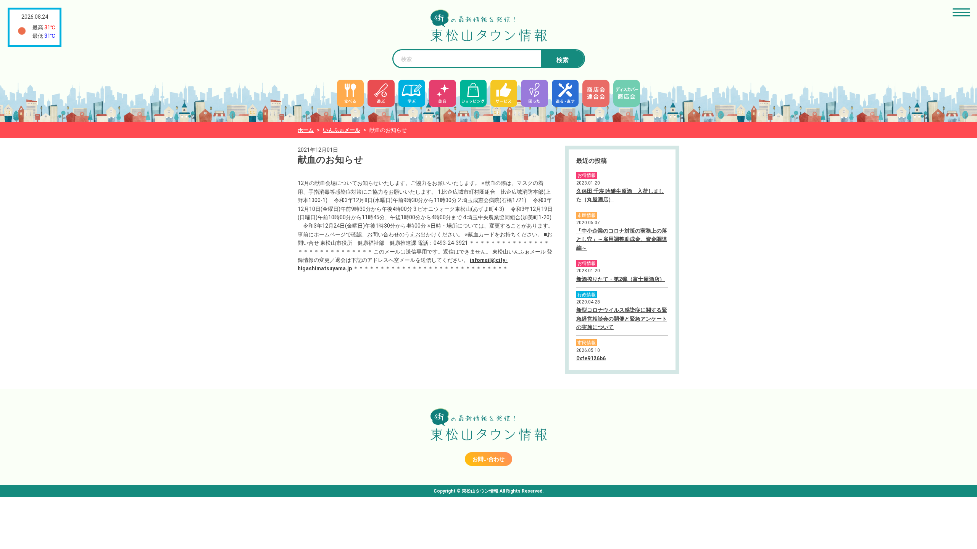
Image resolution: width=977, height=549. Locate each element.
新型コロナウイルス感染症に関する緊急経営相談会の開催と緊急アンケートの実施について (621, 318)
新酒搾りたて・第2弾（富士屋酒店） (620, 279)
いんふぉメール (341, 130)
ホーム (306, 130)
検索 (562, 60)
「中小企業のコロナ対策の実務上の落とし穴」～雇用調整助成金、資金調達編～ (621, 239)
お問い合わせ (488, 459)
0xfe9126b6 (591, 358)
